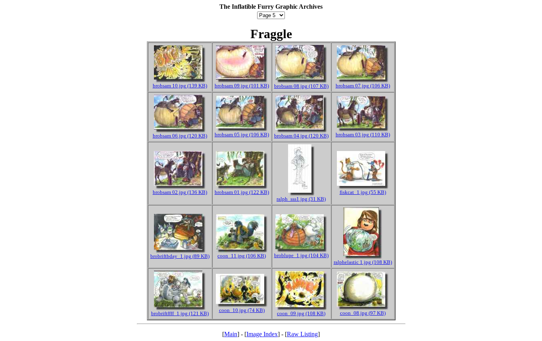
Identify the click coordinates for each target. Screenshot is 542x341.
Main (230, 334)
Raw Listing (302, 334)
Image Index (262, 334)
